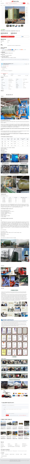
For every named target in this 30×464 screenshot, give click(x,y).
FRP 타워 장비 (23, 446)
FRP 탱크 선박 (2, 445)
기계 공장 (2, 454)
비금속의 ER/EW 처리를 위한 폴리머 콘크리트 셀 (11, 446)
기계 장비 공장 (6, 454)
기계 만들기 (25, 454)
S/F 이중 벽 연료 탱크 (17, 446)
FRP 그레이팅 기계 (10, 445)
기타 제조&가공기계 (9, 5)
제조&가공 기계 (4, 5)
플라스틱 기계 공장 (12, 454)
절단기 (21, 454)
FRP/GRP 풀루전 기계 (24, 445)
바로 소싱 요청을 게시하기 (22, 415)
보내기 (7, 415)
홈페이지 (1, 5)
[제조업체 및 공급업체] (15, 1)
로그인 (10, 70)
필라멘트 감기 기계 (17, 445)
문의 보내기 (7, 36)
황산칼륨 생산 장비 (3, 446)
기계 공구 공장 (17, 454)
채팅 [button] (22, 36)
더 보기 (1, 457)
